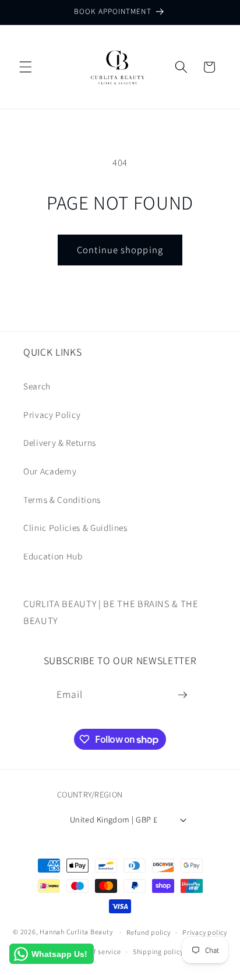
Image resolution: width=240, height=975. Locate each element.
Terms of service (95, 951)
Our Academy (49, 471)
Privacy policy (204, 932)
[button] (26, 67)
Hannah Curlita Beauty (76, 932)
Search (37, 386)
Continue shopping (120, 249)
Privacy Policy (51, 414)
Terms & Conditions (62, 499)
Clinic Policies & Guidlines (75, 527)
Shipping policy (158, 951)
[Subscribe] (182, 695)
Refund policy (148, 932)
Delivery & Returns (59, 442)
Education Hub (53, 556)
